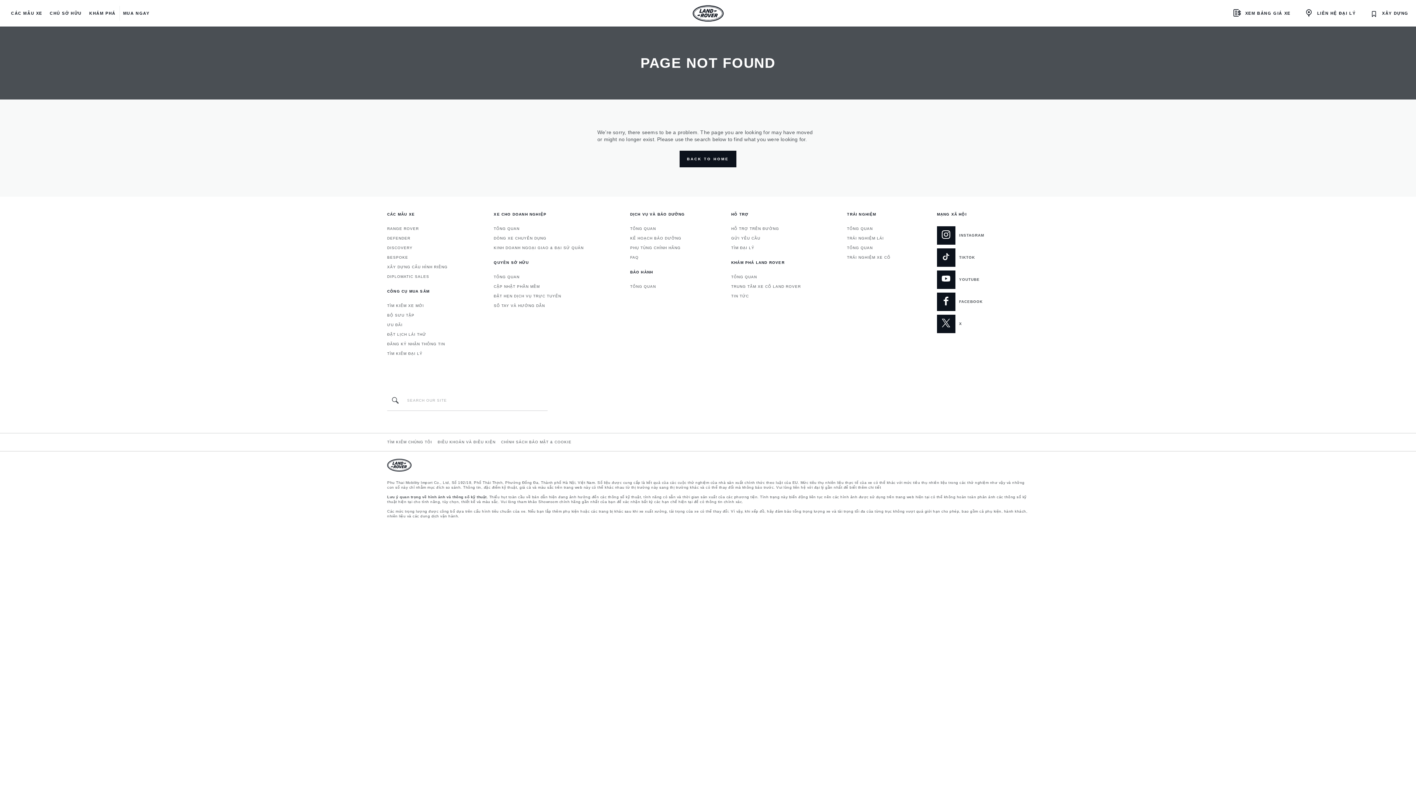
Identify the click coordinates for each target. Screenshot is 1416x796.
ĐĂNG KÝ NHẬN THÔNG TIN (416, 344)
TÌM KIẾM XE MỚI (405, 306)
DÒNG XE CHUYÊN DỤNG (520, 238)
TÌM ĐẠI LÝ (742, 248)
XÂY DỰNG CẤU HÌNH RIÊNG (417, 267)
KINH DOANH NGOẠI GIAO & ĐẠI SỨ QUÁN (539, 248)
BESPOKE (397, 257)
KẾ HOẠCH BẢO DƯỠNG (655, 238)
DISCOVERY (400, 248)
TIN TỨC (740, 296)
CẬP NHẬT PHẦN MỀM (517, 286)
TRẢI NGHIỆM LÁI (865, 238)
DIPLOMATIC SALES (408, 277)
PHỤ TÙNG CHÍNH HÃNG (655, 248)
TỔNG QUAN (507, 229)
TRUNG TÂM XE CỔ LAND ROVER (766, 286)
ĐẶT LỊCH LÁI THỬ (406, 334)
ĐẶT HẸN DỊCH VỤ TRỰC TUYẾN (527, 296)
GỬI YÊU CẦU (745, 238)
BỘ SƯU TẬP (400, 315)
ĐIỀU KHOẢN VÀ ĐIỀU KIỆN (467, 442)
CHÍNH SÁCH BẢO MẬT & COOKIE (536, 442)
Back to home (708, 159)
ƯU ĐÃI (395, 325)
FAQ (634, 257)
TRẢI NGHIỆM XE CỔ (869, 257)
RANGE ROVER (403, 229)
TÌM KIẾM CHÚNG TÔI (409, 442)
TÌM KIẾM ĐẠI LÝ (405, 354)
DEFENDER (398, 238)
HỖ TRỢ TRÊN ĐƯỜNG (755, 229)
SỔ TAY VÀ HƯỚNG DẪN (519, 306)
